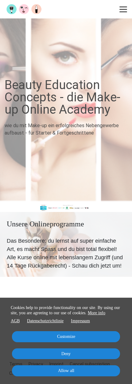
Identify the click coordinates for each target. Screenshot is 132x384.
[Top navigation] (123, 9)
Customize (66, 336)
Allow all (66, 370)
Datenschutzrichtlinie (45, 321)
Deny (66, 353)
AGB (15, 321)
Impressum (80, 321)
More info (96, 313)
